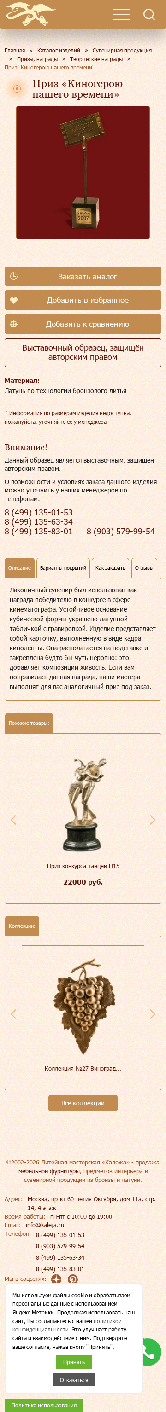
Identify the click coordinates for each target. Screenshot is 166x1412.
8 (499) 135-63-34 (60, 1257)
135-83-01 (39, 531)
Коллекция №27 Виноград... (83, 1068)
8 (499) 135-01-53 (60, 1234)
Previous (13, 819)
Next (152, 819)
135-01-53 (39, 512)
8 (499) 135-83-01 (60, 1269)
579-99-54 (121, 531)
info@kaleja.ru (45, 1224)
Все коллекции (83, 1103)
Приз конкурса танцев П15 (83, 865)
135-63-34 (39, 521)
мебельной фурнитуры (49, 1171)
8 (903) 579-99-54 (60, 1246)
